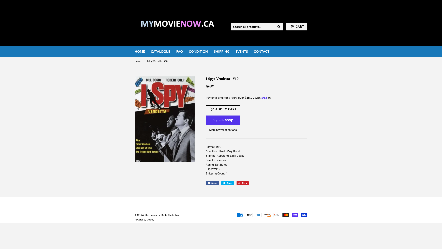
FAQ (179, 51)
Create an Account (297, 18)
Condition (198, 51)
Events (242, 51)
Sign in (278, 18)
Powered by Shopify (144, 219)
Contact (261, 51)
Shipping (221, 51)
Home (140, 51)
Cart (299, 26)
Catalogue (160, 51)
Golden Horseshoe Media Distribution (160, 215)
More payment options (223, 130)
